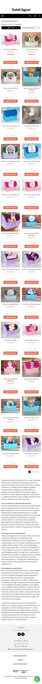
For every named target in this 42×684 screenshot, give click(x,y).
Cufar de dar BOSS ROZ (31, 379)
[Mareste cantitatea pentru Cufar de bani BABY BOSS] (13, 462)
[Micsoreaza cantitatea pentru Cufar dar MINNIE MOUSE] (7, 242)
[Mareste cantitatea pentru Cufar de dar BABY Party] (13, 313)
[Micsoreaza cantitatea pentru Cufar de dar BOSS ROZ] (28, 388)
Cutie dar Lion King (31, 49)
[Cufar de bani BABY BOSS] (10, 443)
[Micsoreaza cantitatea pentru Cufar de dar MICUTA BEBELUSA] (7, 388)
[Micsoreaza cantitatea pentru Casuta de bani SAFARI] (7, 97)
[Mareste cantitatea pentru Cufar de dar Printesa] (34, 349)
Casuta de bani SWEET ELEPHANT (31, 234)
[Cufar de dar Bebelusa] (10, 40)
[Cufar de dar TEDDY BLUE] (31, 151)
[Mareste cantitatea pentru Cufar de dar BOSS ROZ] (34, 388)
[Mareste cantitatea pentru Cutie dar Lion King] (34, 58)
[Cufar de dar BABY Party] (10, 294)
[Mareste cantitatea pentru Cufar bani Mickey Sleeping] (34, 313)
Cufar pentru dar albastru (10, 126)
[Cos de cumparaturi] (35, 16)
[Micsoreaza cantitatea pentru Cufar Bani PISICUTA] (28, 462)
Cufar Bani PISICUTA (31, 454)
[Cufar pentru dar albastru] (10, 115)
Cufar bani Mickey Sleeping (31, 304)
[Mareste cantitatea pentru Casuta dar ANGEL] (13, 349)
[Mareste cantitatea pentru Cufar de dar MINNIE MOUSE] (34, 278)
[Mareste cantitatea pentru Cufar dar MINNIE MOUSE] (13, 242)
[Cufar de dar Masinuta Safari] (10, 151)
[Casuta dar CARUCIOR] (31, 115)
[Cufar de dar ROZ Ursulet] (31, 186)
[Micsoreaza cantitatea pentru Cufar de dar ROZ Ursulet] (28, 204)
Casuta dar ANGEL (11, 340)
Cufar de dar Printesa (32, 340)
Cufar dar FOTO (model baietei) (10, 418)
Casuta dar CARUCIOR (31, 126)
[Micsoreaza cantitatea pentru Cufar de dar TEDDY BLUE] (28, 170)
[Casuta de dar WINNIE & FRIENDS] (31, 76)
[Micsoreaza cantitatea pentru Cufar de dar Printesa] (28, 349)
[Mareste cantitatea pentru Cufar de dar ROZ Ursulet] (34, 204)
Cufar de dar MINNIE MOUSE (31, 269)
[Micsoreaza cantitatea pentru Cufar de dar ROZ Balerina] (7, 204)
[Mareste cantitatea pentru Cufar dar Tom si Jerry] (34, 427)
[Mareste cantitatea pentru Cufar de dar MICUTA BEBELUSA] (13, 388)
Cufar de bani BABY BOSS (10, 454)
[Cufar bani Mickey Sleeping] (31, 295)
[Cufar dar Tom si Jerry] (31, 406)
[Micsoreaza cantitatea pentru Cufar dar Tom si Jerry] (28, 427)
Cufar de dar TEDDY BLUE (31, 161)
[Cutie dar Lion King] (31, 40)
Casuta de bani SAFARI (10, 88)
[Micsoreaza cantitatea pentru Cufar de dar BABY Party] (7, 313)
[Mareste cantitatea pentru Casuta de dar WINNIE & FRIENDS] (34, 97)
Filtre (11, 28)
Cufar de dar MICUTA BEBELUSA (10, 380)
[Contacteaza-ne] (30, 16)
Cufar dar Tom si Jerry (31, 418)
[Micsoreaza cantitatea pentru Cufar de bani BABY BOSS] (7, 462)
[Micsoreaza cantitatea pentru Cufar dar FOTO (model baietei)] (7, 427)
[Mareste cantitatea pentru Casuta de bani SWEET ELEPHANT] (34, 242)
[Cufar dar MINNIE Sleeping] (10, 259)
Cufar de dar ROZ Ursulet (31, 195)
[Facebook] (19, 634)
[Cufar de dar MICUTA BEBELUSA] (10, 367)
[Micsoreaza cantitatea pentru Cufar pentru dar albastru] (7, 135)
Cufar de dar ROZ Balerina (10, 195)
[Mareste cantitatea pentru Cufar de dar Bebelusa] (13, 58)
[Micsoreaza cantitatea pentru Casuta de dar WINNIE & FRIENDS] (28, 97)
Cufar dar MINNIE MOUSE (10, 233)
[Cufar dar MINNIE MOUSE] (10, 221)
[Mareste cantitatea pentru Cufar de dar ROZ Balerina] (13, 204)
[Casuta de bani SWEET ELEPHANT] (31, 222)
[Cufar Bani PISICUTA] (31, 443)
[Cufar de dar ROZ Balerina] (10, 186)
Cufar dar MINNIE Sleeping (10, 269)
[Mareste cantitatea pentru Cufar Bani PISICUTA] (34, 462)
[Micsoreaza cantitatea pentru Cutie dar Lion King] (28, 58)
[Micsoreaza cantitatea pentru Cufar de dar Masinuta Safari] (7, 170)
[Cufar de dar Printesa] (31, 330)
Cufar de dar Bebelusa (10, 49)
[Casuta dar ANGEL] (10, 330)
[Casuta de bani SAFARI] (10, 76)
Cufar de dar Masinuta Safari (10, 161)
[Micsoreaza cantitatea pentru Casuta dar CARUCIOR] (28, 135)
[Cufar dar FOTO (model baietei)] (10, 406)
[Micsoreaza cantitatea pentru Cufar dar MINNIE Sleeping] (7, 278)
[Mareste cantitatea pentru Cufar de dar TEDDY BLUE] (34, 170)
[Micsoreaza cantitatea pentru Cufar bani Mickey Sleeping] (28, 313)
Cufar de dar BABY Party (10, 304)
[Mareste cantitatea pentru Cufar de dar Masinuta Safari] (13, 170)
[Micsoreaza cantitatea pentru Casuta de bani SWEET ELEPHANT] (28, 242)
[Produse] (2, 16)
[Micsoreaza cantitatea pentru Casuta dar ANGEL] (7, 349)
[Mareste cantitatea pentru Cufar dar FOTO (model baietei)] (13, 427)
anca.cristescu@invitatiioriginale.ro (22, 649)
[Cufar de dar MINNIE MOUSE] (31, 259)
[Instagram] (23, 634)
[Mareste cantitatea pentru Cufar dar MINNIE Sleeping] (13, 278)
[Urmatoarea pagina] (38, 472)
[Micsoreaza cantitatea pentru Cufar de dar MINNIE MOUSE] (28, 278)
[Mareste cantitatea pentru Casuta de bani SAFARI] (13, 97)
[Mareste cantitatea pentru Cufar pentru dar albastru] (13, 135)
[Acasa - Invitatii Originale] (21, 9)
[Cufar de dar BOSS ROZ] (31, 367)
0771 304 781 (22, 646)
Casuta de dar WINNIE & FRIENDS (31, 89)
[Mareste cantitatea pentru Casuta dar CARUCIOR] (34, 135)
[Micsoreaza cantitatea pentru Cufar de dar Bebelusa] (7, 58)
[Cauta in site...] (40, 16)
